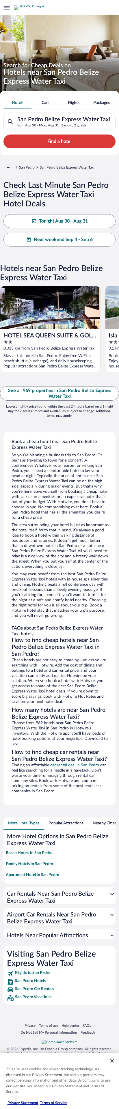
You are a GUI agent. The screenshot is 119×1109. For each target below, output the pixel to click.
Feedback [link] (88, 1032)
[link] (59, 973)
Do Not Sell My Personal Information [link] (49, 1032)
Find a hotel (59, 141)
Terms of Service (53, 1103)
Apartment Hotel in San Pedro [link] (32, 875)
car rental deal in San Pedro (74, 765)
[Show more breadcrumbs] (8, 167)
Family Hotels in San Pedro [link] (29, 864)
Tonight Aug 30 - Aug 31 (63, 221)
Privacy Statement (23, 1103)
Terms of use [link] (48, 1025)
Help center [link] (70, 1025)
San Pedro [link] (27, 167)
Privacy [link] (30, 1025)
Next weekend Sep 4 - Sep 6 (63, 239)
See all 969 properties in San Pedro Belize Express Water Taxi (59, 393)
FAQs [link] (87, 1025)
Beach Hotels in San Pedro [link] (29, 853)
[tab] (17, 102)
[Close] (112, 1060)
